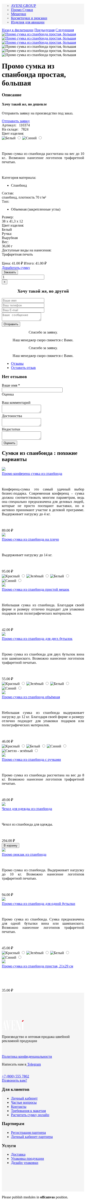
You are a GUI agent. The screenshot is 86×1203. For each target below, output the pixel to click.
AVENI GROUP (23, 6)
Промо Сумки (22, 10)
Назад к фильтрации (17, 30)
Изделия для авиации (27, 22)
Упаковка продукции (27, 1158)
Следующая (64, 30)
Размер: (8, 217)
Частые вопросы (24, 1102)
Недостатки (11, 429)
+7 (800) (15, 1076)
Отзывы (17, 363)
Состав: (8, 193)
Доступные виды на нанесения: (26, 250)
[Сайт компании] (13, 1029)
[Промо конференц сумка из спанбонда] (4, 469)
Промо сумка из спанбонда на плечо (30, 539)
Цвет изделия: (13, 133)
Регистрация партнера (28, 1133)
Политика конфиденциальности (27, 1056)
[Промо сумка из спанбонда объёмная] (4, 693)
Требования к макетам (28, 1111)
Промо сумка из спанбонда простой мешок (35, 589)
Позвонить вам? (14, 1080)
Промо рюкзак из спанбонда (24, 854)
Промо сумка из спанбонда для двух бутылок (37, 639)
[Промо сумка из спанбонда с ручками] (4, 755)
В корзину (10, 845)
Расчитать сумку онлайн (30, 1115)
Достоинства (12, 416)
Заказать (10, 272)
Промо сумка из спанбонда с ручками (31, 759)
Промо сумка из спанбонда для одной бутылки (38, 904)
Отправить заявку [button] (16, 121)
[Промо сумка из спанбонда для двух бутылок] (4, 634)
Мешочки (18, 14)
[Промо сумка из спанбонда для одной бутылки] (4, 899)
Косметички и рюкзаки (29, 18)
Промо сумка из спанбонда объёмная (31, 697)
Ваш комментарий (16, 403)
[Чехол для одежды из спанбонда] (4, 805)
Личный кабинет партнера (32, 1137)
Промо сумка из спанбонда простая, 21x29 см (37, 966)
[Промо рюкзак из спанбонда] (4, 850)
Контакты (18, 1107)
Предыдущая (44, 30)
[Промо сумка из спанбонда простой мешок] (4, 585)
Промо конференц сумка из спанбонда (32, 474)
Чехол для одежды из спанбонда (27, 809)
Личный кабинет (24, 1098)
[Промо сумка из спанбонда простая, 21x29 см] (4, 962)
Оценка (8, 394)
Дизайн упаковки (24, 1163)
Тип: (5, 201)
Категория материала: (19, 178)
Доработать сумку (16, 268)
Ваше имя (11, 385)
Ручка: (7, 234)
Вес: (5, 242)
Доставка (18, 1154)
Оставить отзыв (23, 368)
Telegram (33, 1064)
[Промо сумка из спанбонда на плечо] (4, 535)
